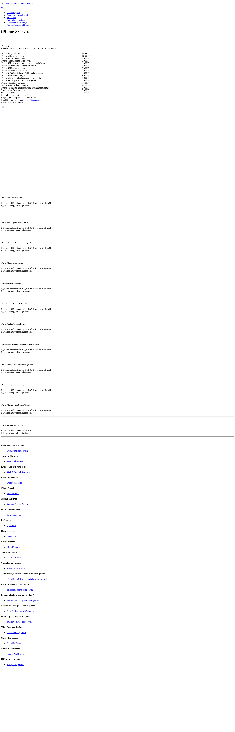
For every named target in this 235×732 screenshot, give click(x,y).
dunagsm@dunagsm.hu (32, 100)
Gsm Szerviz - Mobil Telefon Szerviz (17, 3)
